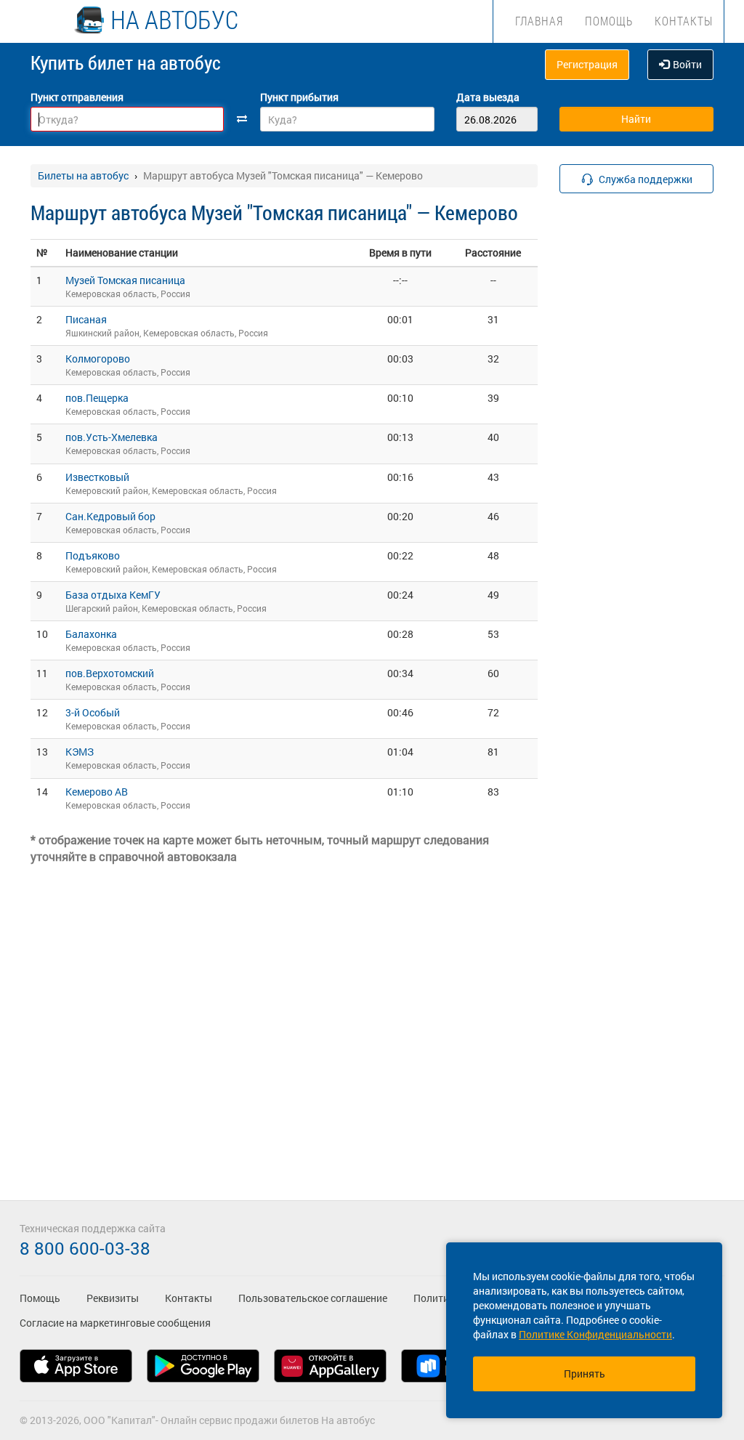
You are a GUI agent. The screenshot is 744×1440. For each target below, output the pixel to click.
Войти (687, 64)
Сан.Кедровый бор (110, 516)
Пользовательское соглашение (312, 1298)
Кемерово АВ (96, 791)
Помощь (609, 20)
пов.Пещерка (97, 398)
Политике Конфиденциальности (595, 1334)
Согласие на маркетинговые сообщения (115, 1323)
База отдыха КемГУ (113, 595)
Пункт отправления (77, 97)
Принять (584, 1373)
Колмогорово (97, 358)
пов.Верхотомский (109, 673)
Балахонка (91, 634)
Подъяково (92, 555)
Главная (539, 20)
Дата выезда (487, 97)
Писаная (86, 319)
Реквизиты (112, 1298)
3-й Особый (92, 712)
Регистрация (587, 64)
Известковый (97, 477)
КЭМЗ (79, 752)
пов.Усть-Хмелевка (111, 437)
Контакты (684, 20)
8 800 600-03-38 (85, 1248)
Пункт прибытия (299, 97)
